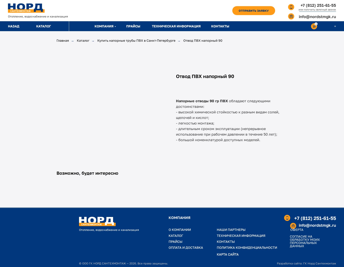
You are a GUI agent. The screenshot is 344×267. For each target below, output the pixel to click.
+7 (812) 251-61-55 (318, 5)
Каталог (83, 40)
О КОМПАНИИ (180, 230)
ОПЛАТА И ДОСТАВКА (186, 248)
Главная (63, 40)
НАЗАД (13, 26)
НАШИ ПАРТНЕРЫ (231, 230)
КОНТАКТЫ (220, 26)
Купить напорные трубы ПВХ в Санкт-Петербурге (136, 40)
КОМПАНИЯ (104, 26)
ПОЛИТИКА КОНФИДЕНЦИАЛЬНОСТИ (247, 248)
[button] (253, 10)
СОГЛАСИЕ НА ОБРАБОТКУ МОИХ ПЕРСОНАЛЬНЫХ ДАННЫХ (305, 241)
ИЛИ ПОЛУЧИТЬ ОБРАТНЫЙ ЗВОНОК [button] (317, 10)
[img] (26, 8)
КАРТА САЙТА (228, 254)
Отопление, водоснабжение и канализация (38, 16)
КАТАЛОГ (43, 26)
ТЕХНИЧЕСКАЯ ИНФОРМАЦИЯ (176, 26)
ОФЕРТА (296, 230)
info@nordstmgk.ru (317, 16)
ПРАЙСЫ (133, 26)
